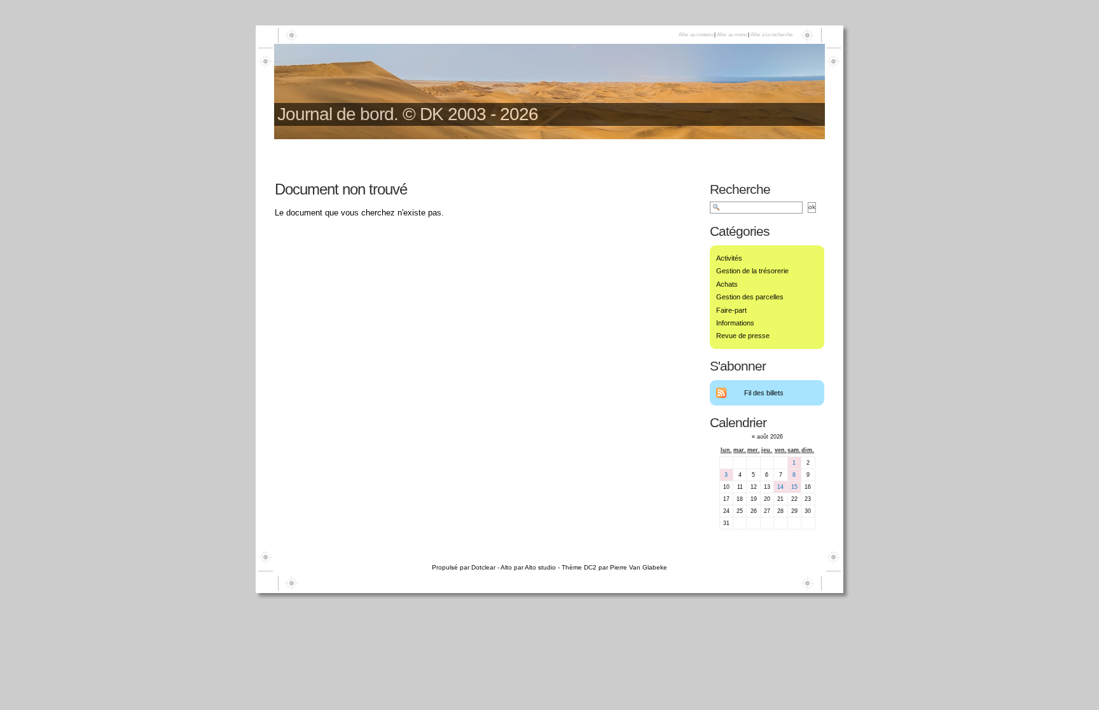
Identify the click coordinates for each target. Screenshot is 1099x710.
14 (780, 487)
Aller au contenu (696, 35)
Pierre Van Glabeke (638, 567)
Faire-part (731, 310)
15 (794, 487)
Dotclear (483, 567)
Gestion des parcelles (750, 297)
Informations (735, 323)
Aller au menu (732, 35)
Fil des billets (764, 393)
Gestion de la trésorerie (752, 271)
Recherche (740, 189)
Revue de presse (743, 335)
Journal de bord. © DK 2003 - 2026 (407, 114)
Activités (729, 258)
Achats (727, 284)
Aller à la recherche (771, 35)
